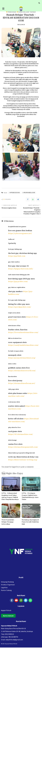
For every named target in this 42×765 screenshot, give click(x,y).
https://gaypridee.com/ (18, 281)
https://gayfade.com (16, 256)
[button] (3, 8)
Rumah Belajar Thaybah (27, 12)
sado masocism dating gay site (19, 275)
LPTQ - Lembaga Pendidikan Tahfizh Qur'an (19, 488)
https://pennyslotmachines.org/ (22, 358)
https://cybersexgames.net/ (20, 233)
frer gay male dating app (16, 300)
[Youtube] (16, 600)
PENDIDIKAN (12, 12)
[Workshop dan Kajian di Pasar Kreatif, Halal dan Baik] (31, 511)
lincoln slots (12, 376)
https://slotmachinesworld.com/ (22, 371)
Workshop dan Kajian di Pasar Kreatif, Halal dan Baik (30, 522)
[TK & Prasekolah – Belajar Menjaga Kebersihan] (11, 511)
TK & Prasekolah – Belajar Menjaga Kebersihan (8, 522)
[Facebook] (28, 199)
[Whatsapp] (30, 600)
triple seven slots (14, 313)
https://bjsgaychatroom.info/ (20, 269)
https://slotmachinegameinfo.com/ (23, 447)
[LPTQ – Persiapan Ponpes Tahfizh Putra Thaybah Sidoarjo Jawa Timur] (31, 484)
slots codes (12, 364)
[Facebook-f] (12, 600)
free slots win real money (17, 415)
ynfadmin (21, 24)
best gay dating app (15, 249)
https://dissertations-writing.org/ (22, 460)
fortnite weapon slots (15, 351)
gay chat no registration (16, 287)
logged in (15, 467)
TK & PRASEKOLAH (10, 516)
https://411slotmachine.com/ (20, 434)
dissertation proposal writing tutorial (21, 453)
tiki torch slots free (15, 338)
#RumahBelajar (29, 192)
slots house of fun (14, 325)
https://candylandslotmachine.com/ (23, 345)
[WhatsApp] (33, 199)
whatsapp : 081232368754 (9, 637)
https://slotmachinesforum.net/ (21, 383)
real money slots (14, 402)
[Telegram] (38, 199)
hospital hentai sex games (17, 226)
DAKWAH (6, 486)
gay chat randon (14, 262)
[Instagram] (21, 600)
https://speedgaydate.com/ (19, 307)
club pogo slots (13, 389)
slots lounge (12, 440)
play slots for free (14, 427)
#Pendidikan (15, 192)
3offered (11, 239)
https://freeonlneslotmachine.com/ (23, 332)
